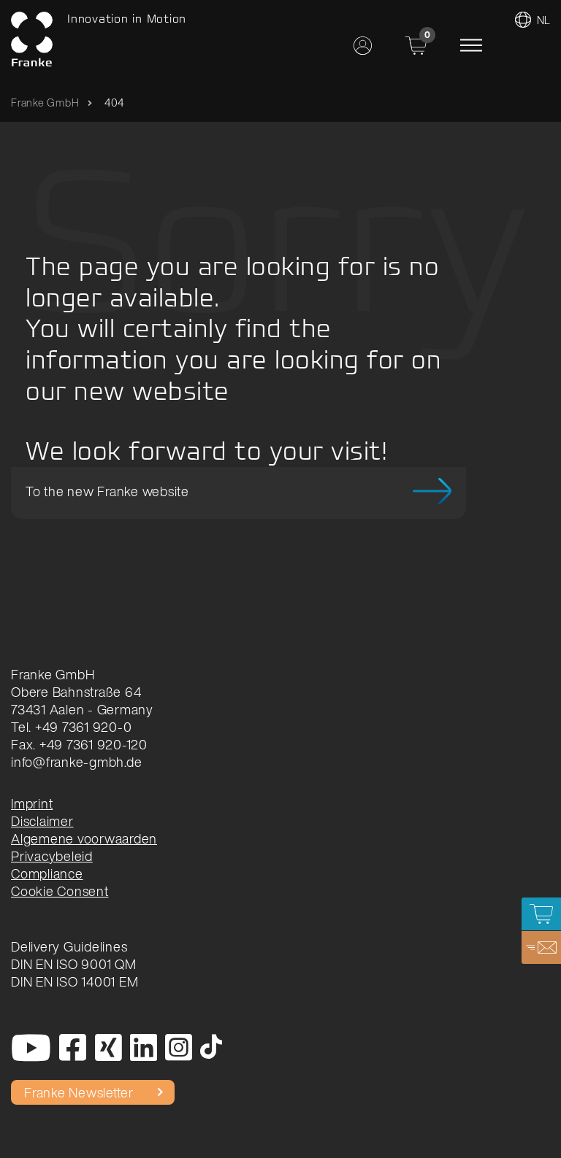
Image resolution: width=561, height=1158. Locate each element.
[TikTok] (211, 1048)
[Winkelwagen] (541, 914)
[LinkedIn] (144, 1048)
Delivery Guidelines (69, 946)
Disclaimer (42, 821)
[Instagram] (179, 1048)
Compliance (47, 873)
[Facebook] (73, 1048)
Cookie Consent (60, 891)
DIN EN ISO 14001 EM (74, 981)
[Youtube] (31, 1048)
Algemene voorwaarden (84, 838)
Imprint (32, 803)
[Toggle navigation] (471, 45)
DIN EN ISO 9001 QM (74, 964)
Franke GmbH (45, 102)
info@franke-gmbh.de (76, 762)
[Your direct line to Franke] (541, 947)
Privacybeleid (52, 856)
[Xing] (109, 1048)
